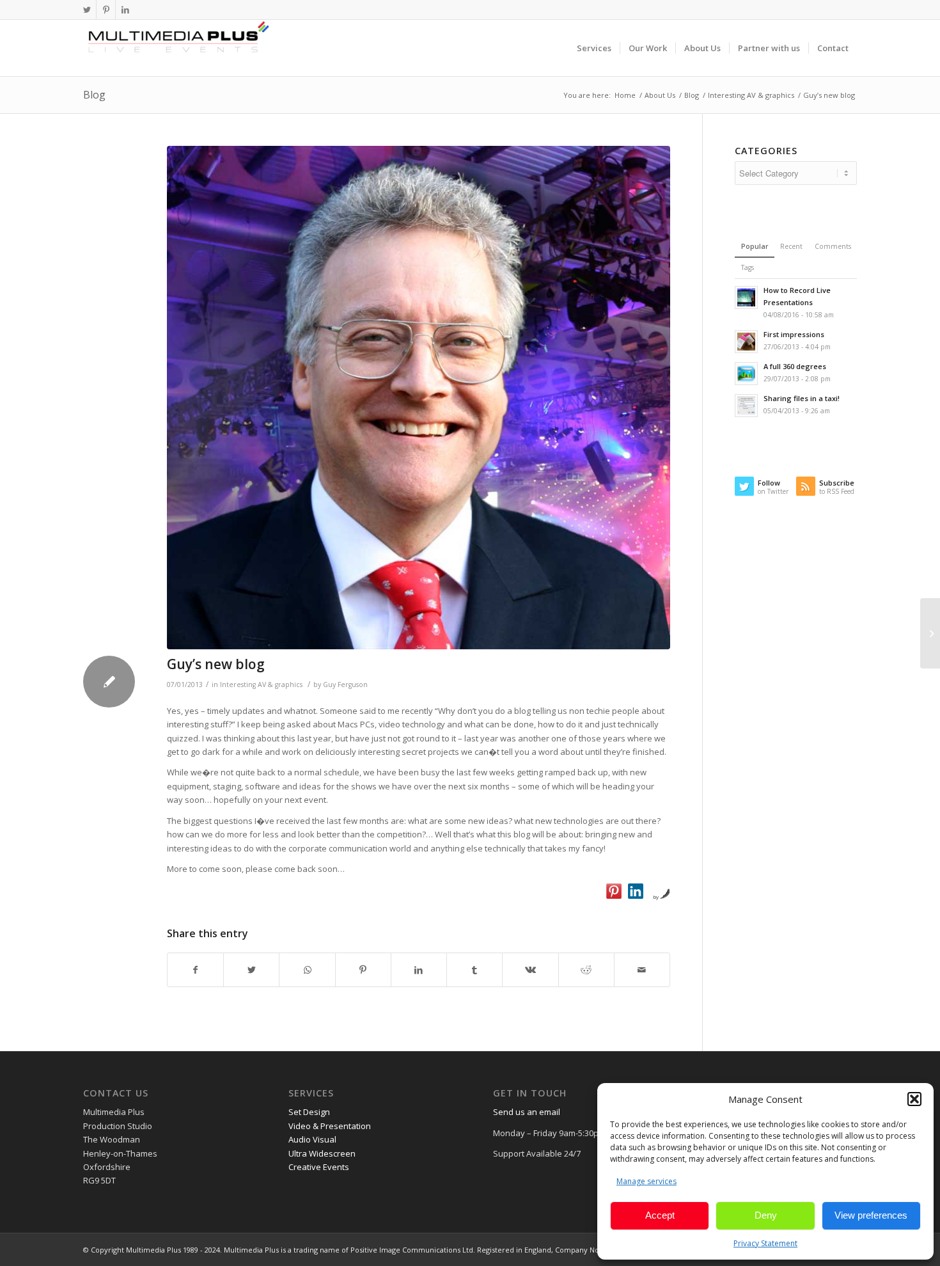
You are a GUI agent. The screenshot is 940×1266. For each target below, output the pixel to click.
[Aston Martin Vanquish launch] (930, 633)
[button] (914, 1099)
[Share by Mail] (642, 969)
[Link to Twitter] (86, 9)
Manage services (646, 1181)
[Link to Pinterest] (106, 9)
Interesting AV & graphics (261, 684)
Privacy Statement (765, 1243)
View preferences (870, 1215)
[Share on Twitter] (251, 969)
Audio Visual (312, 1139)
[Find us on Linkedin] (635, 891)
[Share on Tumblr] (474, 969)
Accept (660, 1215)
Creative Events (318, 1167)
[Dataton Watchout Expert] (418, 397)
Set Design (309, 1112)
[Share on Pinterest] (363, 969)
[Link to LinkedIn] (125, 9)
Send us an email (526, 1112)
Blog (94, 95)
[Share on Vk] (530, 969)
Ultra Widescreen (322, 1153)
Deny (766, 1215)
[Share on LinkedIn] (418, 969)
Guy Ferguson (345, 684)
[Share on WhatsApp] (306, 969)
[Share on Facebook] (195, 969)
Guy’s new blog (216, 664)
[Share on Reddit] (586, 969)
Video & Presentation (329, 1126)
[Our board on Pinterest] (614, 891)
